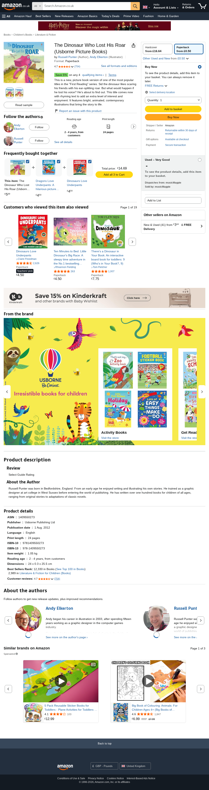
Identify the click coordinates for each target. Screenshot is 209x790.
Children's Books (22, 34)
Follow (39, 127)
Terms (112, 74)
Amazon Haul (22, 16)
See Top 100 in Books (70, 569)
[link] (48, 167)
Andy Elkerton (99, 57)
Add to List (154, 200)
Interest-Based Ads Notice (141, 778)
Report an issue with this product (80, 111)
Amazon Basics (87, 16)
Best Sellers (43, 16)
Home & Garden (168, 16)
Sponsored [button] (9, 653)
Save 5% (61, 74)
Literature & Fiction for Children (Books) (45, 573)
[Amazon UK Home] (65, 767)
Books (7, 34)
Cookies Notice (115, 778)
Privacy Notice (96, 778)
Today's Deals (110, 16)
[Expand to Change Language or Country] (149, 7)
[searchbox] (87, 6)
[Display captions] (93, 665)
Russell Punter (67, 57)
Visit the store (110, 437)
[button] (6, 16)
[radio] (157, 49)
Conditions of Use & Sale (71, 778)
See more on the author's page (66, 637)
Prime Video (131, 16)
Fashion (148, 16)
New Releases (64, 16)
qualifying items (92, 74)
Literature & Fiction (45, 34)
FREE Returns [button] (154, 85)
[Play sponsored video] (60, 681)
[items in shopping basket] (202, 6)
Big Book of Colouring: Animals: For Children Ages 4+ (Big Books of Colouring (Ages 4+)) (155, 708)
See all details (63, 142)
